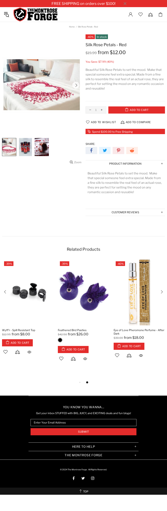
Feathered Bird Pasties (72, 330)
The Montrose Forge (35, 14)
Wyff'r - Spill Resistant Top (18, 330)
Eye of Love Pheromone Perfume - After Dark (139, 331)
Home (72, 26)
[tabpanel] (28, 311)
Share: (90, 144)
